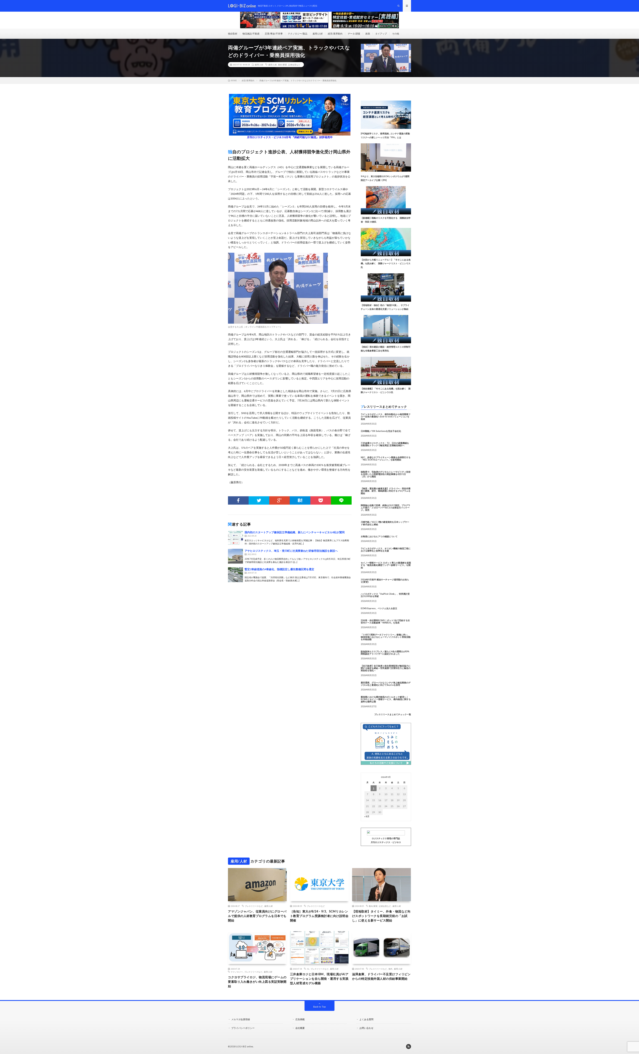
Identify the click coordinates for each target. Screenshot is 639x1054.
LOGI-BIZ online (244, 1046)
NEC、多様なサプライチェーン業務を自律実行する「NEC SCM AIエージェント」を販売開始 (386, 458)
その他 (395, 33)
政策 (367, 33)
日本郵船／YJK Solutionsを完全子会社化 (381, 431)
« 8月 (366, 816)
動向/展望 (282, 65)
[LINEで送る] (341, 500)
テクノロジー (237, 972)
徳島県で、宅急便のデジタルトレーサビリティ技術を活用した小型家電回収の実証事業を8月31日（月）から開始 (386, 474)
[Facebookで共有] (238, 500)
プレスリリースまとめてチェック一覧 (392, 714)
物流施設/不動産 (251, 33)
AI (308, 969)
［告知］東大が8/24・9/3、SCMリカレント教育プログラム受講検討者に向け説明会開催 (319, 915)
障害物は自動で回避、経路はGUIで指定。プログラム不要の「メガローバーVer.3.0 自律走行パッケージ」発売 (385, 507)
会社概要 (300, 1028)
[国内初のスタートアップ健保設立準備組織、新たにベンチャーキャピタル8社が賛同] (235, 537)
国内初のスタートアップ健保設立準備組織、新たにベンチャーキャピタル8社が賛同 (295, 532)
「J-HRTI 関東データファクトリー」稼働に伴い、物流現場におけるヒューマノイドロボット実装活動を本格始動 (386, 637)
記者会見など (294, 65)
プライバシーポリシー (243, 1028)
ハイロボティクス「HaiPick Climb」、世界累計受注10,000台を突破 (385, 595)
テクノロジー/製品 (297, 33)
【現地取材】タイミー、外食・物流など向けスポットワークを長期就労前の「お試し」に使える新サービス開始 (381, 915)
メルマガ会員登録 (240, 1019)
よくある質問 (366, 1019)
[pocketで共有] (320, 500)
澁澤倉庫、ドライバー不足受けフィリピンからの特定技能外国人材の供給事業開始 (381, 976)
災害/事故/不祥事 (274, 33)
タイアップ (381, 33)
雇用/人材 (318, 33)
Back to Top (319, 1006)
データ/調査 (354, 33)
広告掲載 (300, 1019)
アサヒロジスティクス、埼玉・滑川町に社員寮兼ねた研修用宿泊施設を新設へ (291, 550)
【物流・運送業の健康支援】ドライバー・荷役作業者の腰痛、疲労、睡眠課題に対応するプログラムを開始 (386, 491)
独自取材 (232, 33)
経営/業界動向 (335, 33)
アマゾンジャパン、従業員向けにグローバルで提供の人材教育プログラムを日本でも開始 (257, 915)
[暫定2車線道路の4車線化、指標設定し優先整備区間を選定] (235, 574)
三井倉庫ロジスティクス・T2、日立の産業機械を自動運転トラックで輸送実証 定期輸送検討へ (385, 444)
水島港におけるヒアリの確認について (379, 536)
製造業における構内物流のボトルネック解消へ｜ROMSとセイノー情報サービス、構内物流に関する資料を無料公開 (386, 699)
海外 (390, 969)
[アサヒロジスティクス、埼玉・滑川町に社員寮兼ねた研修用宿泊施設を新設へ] (235, 556)
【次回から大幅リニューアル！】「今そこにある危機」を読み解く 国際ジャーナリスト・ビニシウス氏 (386, 263)
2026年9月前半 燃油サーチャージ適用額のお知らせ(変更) (385, 580)
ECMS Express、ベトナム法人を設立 (379, 608)
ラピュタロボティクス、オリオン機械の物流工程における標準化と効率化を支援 (386, 549)
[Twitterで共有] (259, 500)
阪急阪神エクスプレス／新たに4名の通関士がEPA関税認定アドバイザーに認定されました (385, 652)
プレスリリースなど (254, 906)
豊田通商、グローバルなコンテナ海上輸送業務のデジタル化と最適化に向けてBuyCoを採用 (386, 683)
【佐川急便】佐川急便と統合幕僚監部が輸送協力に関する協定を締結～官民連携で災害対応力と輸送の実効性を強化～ (386, 668)
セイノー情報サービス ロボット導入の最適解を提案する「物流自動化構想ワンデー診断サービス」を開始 (386, 565)
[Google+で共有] (279, 500)
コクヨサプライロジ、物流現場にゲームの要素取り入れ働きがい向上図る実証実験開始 (257, 981)
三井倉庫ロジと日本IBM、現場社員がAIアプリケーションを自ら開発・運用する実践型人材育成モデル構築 (319, 978)
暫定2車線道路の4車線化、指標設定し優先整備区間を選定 (279, 569)
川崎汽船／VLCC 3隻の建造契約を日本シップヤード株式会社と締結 (385, 523)
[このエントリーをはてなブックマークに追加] (300, 500)
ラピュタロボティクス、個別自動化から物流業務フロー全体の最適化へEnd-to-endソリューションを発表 (386, 416)
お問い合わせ (366, 1028)
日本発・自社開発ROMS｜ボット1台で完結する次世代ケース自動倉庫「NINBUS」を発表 (385, 621)
